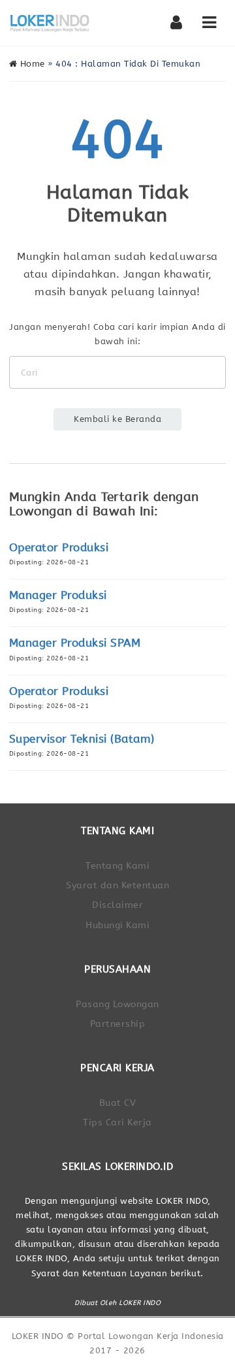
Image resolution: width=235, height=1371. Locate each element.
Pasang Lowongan (117, 1004)
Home (31, 64)
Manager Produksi (58, 595)
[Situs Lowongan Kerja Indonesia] (50, 23)
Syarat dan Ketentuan (117, 885)
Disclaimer (117, 905)
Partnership (118, 1023)
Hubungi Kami (117, 925)
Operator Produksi (59, 547)
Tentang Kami (117, 865)
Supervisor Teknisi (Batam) (82, 739)
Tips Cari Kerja (117, 1122)
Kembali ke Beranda (117, 419)
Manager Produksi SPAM (75, 643)
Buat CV (117, 1102)
